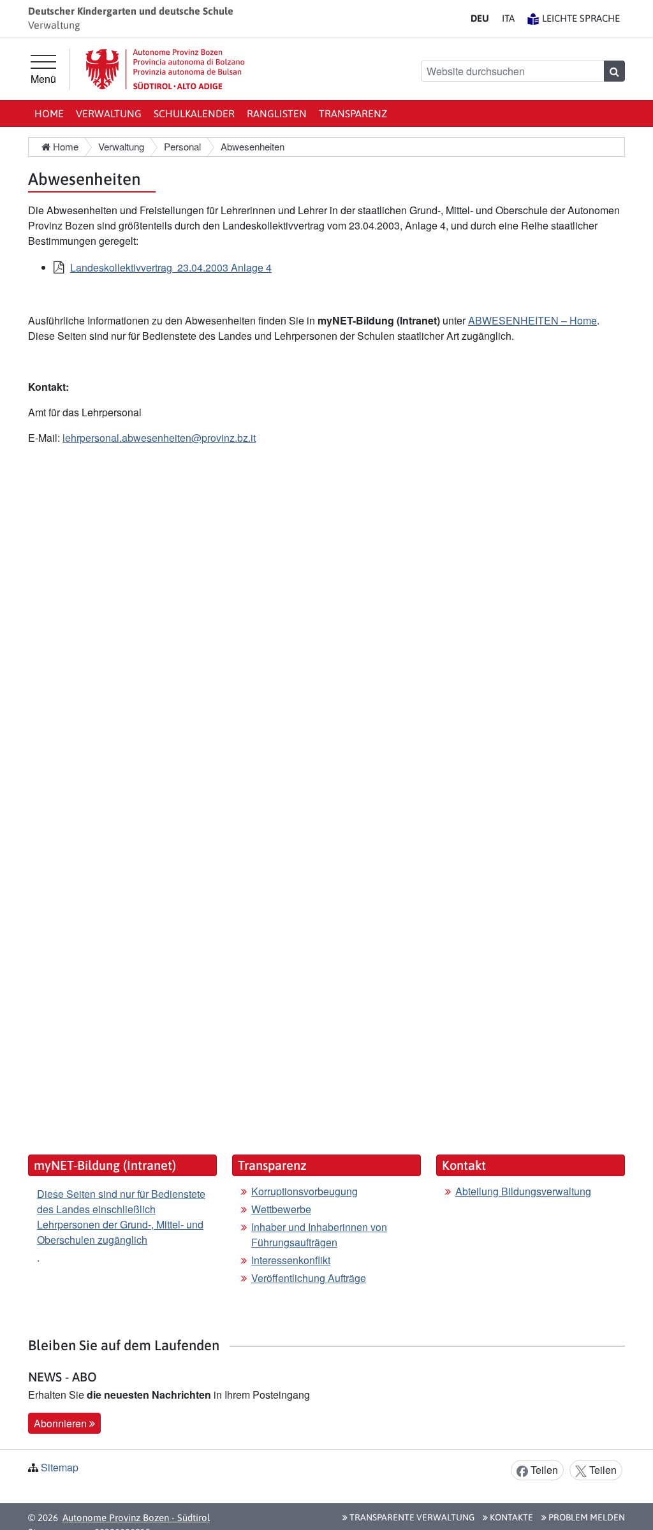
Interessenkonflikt (290, 1260)
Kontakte (510, 1517)
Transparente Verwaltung (411, 1517)
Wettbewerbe (281, 1209)
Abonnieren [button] (61, 1423)
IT (508, 18)
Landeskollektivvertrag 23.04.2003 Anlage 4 (171, 267)
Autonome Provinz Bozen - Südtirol (136, 1517)
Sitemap (59, 1467)
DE (480, 18)
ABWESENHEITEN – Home (532, 320)
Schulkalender (194, 113)
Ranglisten (277, 113)
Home (49, 113)
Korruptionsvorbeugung (304, 1191)
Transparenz (353, 113)
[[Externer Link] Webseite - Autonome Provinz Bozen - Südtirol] (165, 69)
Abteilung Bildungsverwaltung (523, 1191)
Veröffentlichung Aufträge (308, 1278)
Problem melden (586, 1517)
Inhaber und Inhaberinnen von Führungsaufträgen (319, 1235)
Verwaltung (109, 113)
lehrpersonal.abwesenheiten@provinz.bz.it (159, 437)
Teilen (543, 1469)
